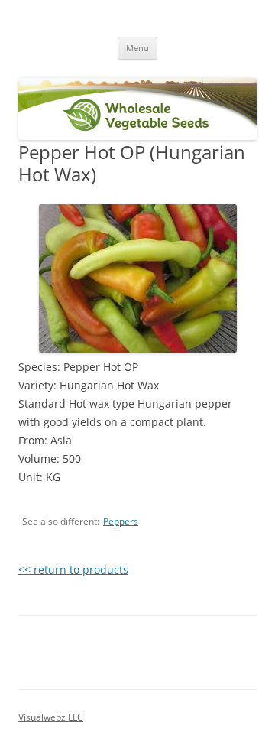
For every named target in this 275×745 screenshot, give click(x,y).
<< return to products (73, 569)
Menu (137, 48)
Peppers (120, 521)
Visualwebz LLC (50, 717)
